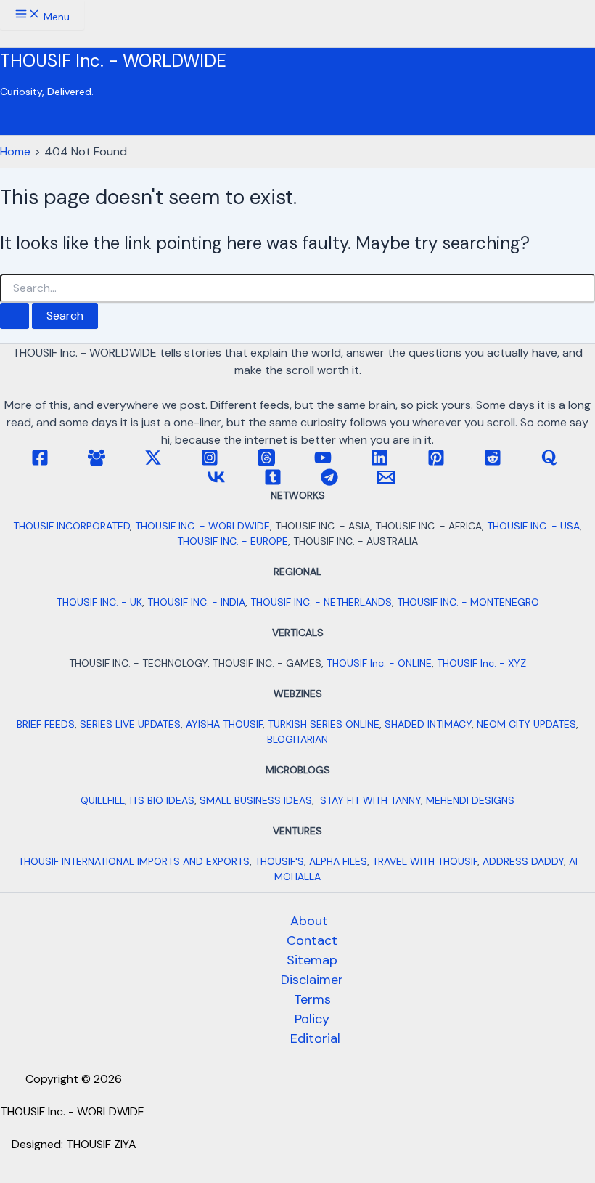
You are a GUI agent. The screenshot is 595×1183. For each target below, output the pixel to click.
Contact (312, 940)
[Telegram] (329, 482)
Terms (312, 999)
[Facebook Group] (96, 462)
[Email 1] (386, 482)
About (309, 921)
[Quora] (549, 462)
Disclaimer (312, 979)
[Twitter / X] (153, 462)
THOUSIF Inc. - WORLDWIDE (113, 60)
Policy (312, 1019)
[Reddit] (492, 462)
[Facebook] (40, 462)
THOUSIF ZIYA (101, 1144)
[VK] (216, 482)
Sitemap (312, 960)
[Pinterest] (436, 462)
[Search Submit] (14, 316)
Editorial (315, 1038)
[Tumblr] (273, 482)
